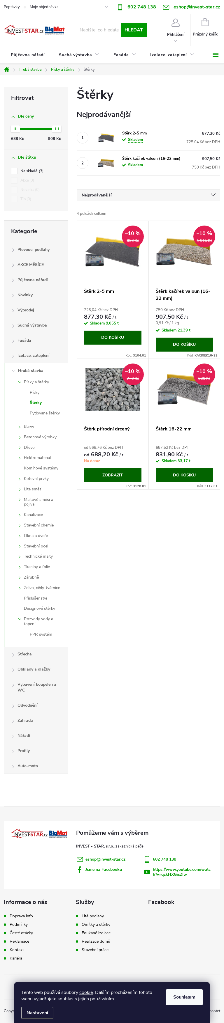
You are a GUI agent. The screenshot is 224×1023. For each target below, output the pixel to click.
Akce (26, 180)
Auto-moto (28, 766)
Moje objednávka (44, 7)
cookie (86, 992)
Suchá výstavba (32, 325)
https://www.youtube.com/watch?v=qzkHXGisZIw (182, 872)
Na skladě (31, 171)
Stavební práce (95, 950)
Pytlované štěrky (45, 413)
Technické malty (38, 556)
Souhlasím (184, 997)
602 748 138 (141, 7)
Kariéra (16, 958)
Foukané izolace (96, 933)
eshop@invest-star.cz (105, 859)
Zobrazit (112, 475)
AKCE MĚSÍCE (31, 264)
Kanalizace (33, 514)
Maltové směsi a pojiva (38, 502)
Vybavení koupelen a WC (37, 687)
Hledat (134, 30)
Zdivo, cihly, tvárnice (42, 588)
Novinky (25, 295)
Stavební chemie (39, 525)
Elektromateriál (37, 457)
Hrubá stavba (30, 370)
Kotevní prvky (36, 478)
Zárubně (31, 577)
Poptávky (12, 7)
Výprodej (26, 310)
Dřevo (29, 447)
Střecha (25, 654)
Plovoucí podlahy (34, 249)
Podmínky (19, 924)
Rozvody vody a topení (38, 621)
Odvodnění (28, 705)
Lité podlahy (93, 916)
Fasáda (24, 340)
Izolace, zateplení (34, 355)
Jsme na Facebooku (103, 869)
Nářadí (24, 735)
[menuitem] (28, 55)
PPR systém (41, 634)
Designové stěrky (39, 608)
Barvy (29, 426)
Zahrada (25, 720)
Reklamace (19, 941)
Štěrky (36, 402)
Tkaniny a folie (37, 567)
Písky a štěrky (36, 382)
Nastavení (37, 1013)
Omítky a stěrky (96, 924)
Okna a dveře (36, 535)
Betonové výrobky (40, 437)
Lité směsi (33, 489)
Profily (24, 750)
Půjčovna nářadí (33, 280)
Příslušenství (35, 598)
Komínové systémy (41, 468)
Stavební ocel (36, 546)
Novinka (29, 189)
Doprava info (21, 916)
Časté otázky (21, 933)
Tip (25, 199)
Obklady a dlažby (34, 669)
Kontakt (17, 950)
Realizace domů (96, 941)
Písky (34, 392)
